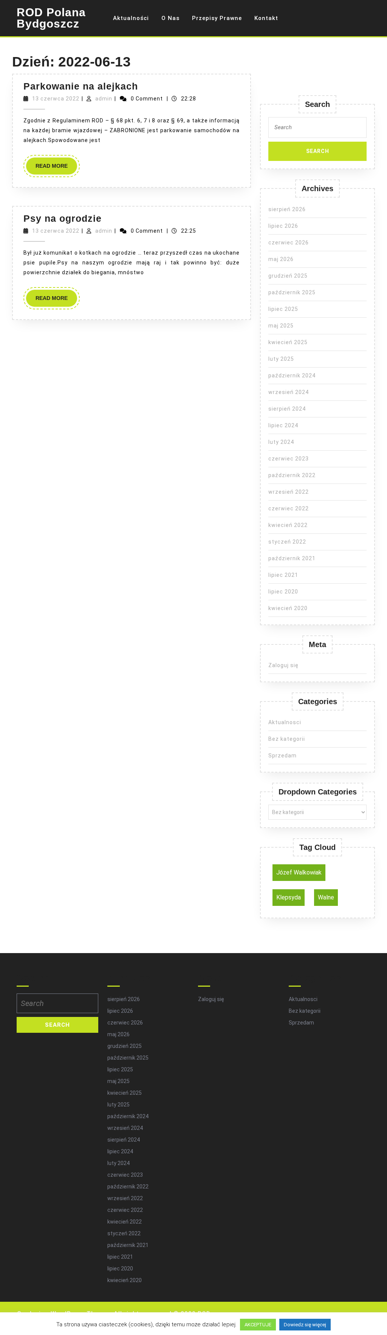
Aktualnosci (284, 722)
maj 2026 (281, 259)
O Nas (170, 18)
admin (103, 99)
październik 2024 (292, 375)
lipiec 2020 (283, 592)
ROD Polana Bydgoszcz (51, 18)
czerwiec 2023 (288, 459)
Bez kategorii (286, 739)
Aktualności (131, 18)
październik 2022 (292, 475)
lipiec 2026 (283, 226)
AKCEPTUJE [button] (258, 1324)
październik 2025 (292, 292)
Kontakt (266, 18)
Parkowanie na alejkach (80, 86)
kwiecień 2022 (288, 525)
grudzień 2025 (288, 276)
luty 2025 (281, 359)
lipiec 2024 (283, 425)
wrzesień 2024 (288, 392)
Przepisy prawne (217, 18)
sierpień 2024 (287, 409)
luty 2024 (281, 442)
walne (326, 897)
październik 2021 (292, 558)
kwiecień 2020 (288, 608)
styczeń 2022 (287, 542)
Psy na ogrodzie (62, 218)
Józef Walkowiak (299, 872)
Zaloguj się (283, 665)
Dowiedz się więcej (305, 1324)
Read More (56, 168)
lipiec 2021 (283, 575)
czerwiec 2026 (288, 242)
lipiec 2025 (283, 309)
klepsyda (288, 897)
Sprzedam (282, 755)
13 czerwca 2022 (55, 99)
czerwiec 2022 (288, 508)
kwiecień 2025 (288, 342)
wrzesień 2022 (288, 492)
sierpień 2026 (287, 209)
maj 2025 (281, 326)
